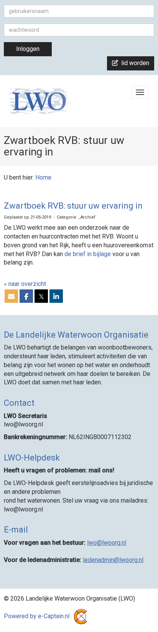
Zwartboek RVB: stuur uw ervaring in (73, 206)
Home (43, 177)
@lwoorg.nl (106, 542)
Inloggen (28, 48)
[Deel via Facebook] (26, 296)
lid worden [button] (133, 63)
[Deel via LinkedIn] (56, 296)
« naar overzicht (25, 283)
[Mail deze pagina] (11, 296)
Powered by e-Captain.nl (37, 616)
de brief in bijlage (87, 254)
